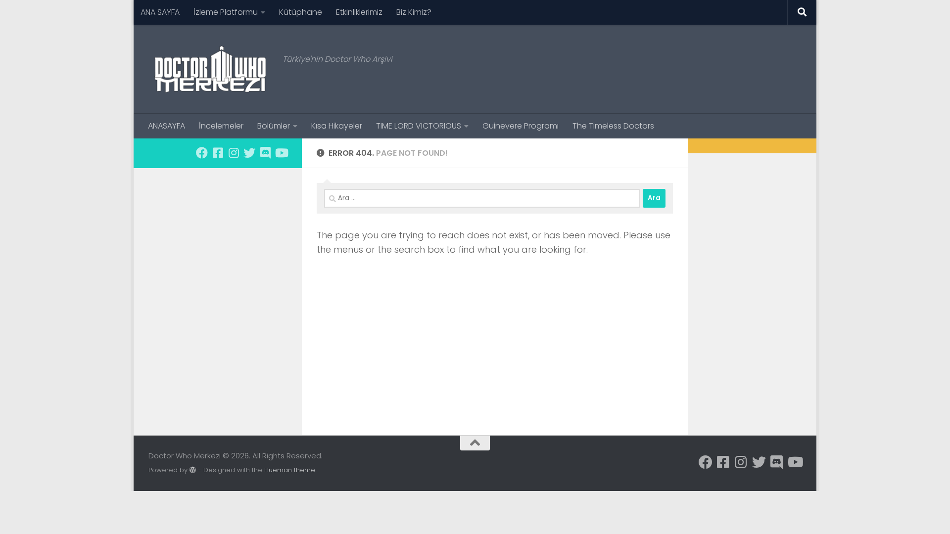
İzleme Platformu (225, 12)
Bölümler (273, 126)
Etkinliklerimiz (359, 12)
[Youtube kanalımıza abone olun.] (281, 153)
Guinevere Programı (520, 126)
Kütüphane (300, 12)
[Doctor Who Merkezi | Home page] (210, 69)
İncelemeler (221, 126)
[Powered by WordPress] (193, 470)
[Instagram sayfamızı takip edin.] (233, 153)
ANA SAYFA (160, 12)
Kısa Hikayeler (336, 126)
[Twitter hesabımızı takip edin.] (249, 153)
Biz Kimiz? (413, 12)
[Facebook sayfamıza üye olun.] (202, 153)
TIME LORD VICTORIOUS (418, 126)
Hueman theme (289, 470)
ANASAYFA (166, 126)
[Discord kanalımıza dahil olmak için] (265, 153)
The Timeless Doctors (613, 126)
